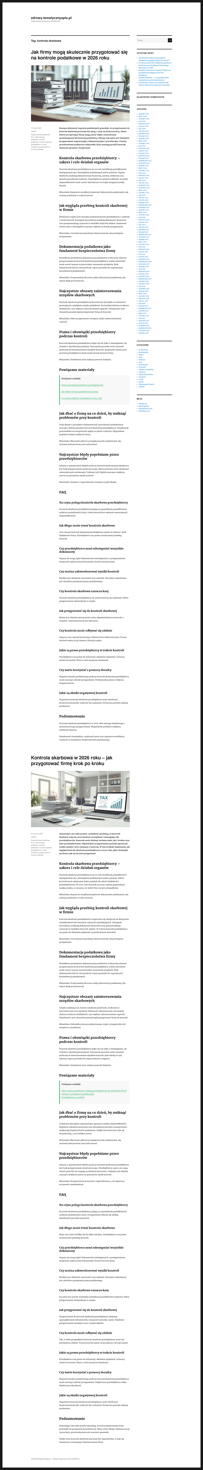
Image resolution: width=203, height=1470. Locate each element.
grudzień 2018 (144, 289)
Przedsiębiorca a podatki (73, 1097)
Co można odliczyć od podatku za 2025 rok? (82, 398)
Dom (140, 357)
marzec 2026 (143, 126)
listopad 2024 (144, 158)
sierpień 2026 (144, 114)
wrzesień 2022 (144, 207)
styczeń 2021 (143, 257)
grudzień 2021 (144, 230)
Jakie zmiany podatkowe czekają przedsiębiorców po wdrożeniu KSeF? (94, 1091)
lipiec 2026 (143, 116)
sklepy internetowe (146, 375)
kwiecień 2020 (144, 271)
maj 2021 (142, 247)
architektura (143, 350)
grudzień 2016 (144, 326)
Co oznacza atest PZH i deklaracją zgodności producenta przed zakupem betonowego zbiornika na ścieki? (155, 65)
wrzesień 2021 (144, 237)
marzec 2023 (143, 198)
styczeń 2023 (143, 200)
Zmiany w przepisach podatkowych (78, 1094)
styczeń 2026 (144, 131)
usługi (141, 382)
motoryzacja (143, 365)
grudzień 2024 (144, 156)
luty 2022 (142, 225)
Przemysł (142, 367)
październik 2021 (145, 235)
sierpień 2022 (144, 210)
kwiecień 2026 (144, 124)
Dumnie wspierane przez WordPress (66, 1459)
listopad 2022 (144, 203)
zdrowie (33, 131)
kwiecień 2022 (144, 220)
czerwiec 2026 (144, 119)
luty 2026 (142, 129)
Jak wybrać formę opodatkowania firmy (80, 392)
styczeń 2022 (143, 227)
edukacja (142, 360)
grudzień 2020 (144, 259)
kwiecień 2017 (144, 321)
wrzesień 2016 (144, 331)
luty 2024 (142, 180)
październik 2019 (145, 279)
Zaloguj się (143, 404)
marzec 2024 (143, 178)
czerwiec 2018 (144, 296)
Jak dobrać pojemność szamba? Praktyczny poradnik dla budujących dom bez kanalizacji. (155, 72)
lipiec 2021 (142, 242)
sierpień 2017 (144, 311)
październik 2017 (145, 308)
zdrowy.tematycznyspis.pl (51, 17)
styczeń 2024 (143, 183)
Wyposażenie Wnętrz (146, 384)
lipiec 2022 (143, 212)
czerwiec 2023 (144, 193)
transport (142, 377)
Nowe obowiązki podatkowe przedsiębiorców (82, 385)
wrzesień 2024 (144, 163)
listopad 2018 (143, 291)
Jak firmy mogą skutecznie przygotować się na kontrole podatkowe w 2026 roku (79, 54)
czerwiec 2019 (144, 284)
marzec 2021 (143, 252)
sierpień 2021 (144, 239)
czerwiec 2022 (144, 215)
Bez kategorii (143, 352)
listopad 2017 (143, 306)
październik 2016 (145, 328)
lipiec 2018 (142, 294)
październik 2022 (145, 205)
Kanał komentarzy (145, 409)
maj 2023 (142, 195)
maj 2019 (142, 286)
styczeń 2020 (143, 274)
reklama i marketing (146, 370)
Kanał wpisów (144, 406)
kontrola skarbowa (45, 142)
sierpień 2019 (144, 281)
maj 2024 (142, 173)
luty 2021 (142, 254)
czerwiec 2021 (144, 244)
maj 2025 (142, 146)
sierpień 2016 (144, 333)
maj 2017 (142, 318)
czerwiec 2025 (144, 143)
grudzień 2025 (144, 134)
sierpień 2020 (144, 267)
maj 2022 (142, 217)
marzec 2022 (143, 222)
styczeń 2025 (143, 153)
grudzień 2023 (144, 185)
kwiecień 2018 (144, 299)
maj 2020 (142, 269)
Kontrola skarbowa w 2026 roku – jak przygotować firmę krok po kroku (71, 760)
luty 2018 (142, 303)
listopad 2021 (143, 232)
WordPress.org (144, 411)
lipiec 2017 (142, 313)
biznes (141, 355)
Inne (140, 362)
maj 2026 (142, 121)
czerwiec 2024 (144, 171)
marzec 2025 (143, 151)
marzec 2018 (143, 301)
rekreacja (142, 372)
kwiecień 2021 (144, 249)
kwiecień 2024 (144, 175)
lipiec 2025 (143, 141)
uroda (141, 379)
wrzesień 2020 (144, 264)
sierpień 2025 (144, 139)
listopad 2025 (144, 136)
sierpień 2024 (144, 166)
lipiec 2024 (143, 168)
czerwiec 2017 (144, 316)
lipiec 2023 (143, 190)
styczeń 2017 (143, 323)
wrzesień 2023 (144, 188)
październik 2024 (145, 161)
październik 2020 (145, 262)
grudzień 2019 (144, 276)
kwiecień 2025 (144, 148)
